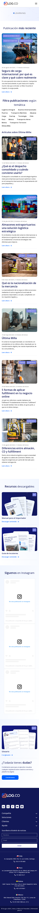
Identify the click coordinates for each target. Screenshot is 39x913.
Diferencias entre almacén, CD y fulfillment (18, 449)
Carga (4, 116)
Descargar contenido (9, 522)
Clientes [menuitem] (5, 821)
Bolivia (4, 123)
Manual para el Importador (14, 518)
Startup (12, 116)
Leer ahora (5, 92)
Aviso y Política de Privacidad (20, 908)
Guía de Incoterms (10, 553)
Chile (31, 116)
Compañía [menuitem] (6, 813)
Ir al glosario (6, 755)
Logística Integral (26, 41)
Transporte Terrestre (18, 123)
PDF (34, 494)
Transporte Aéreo (24, 119)
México (11, 119)
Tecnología (22, 116)
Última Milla (6, 126)
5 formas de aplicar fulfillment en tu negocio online (17, 393)
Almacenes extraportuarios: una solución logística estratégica (19, 228)
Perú (3, 119)
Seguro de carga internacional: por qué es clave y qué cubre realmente (19, 74)
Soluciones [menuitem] (6, 817)
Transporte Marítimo (10, 41)
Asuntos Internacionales (12, 36)
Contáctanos (10, 777)
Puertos (5, 113)
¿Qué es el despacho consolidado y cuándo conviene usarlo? (15, 169)
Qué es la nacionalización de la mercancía (19, 284)
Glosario (5, 751)
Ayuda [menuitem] (4, 825)
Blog (34, 728)
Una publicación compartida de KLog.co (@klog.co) (20, 620)
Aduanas (33, 113)
